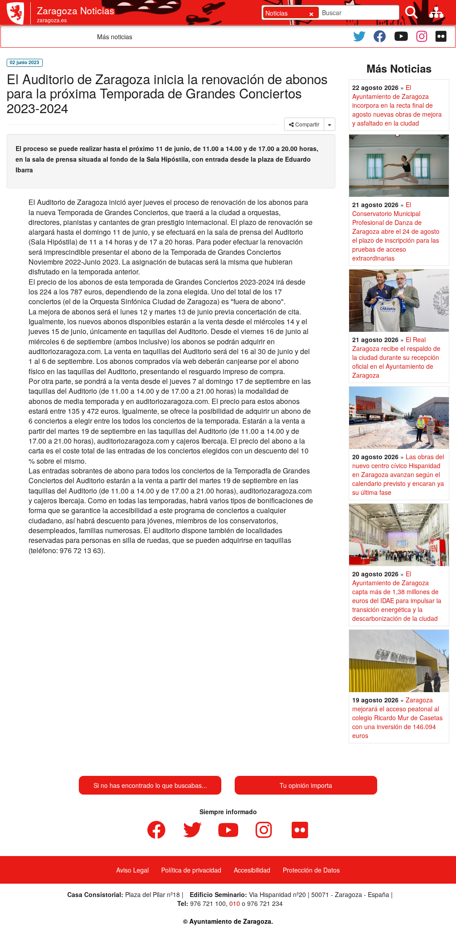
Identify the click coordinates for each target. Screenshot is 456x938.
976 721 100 (208, 903)
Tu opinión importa (306, 785)
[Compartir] (329, 124)
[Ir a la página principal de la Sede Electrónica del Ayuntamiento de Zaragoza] (19, 13)
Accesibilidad (252, 869)
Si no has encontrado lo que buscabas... (150, 785)
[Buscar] (411, 12)
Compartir (306, 124)
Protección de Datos (311, 869)
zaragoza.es (52, 20)
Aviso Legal (132, 869)
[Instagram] (422, 36)
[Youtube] (401, 36)
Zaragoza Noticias (75, 10)
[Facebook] (380, 36)
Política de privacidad (191, 869)
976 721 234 (265, 903)
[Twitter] (359, 36)
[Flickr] (441, 36)
